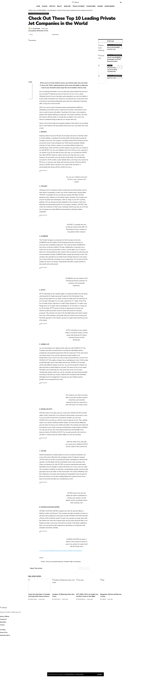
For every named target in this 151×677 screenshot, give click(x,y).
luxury (41, 551)
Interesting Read (33, 13)
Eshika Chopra (33, 599)
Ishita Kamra (57, 599)
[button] (99, 674)
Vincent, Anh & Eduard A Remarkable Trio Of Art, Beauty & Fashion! (114, 59)
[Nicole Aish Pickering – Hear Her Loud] (102, 48)
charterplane (78, 551)
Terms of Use (79, 674)
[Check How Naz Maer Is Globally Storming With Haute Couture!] (39, 585)
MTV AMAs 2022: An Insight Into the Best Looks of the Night (87, 595)
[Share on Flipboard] (38, 34)
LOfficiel (104, 599)
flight (71, 551)
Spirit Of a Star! (111, 78)
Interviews (110, 45)
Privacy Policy (70, 674)
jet (45, 551)
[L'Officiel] (75, 2)
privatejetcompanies (53, 551)
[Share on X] (35, 34)
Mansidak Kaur (81, 599)
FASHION (110, 65)
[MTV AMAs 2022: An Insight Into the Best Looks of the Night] (87, 585)
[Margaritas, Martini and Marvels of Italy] (111, 585)
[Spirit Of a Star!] (102, 79)
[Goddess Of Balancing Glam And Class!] (63, 585)
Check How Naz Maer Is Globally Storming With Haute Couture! (39, 595)
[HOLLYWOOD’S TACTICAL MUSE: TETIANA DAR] (102, 69)
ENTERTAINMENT (43, 13)
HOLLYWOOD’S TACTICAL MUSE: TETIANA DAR (112, 69)
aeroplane (65, 551)
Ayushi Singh (36, 28)
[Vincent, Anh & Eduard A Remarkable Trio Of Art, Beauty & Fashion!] (102, 58)
